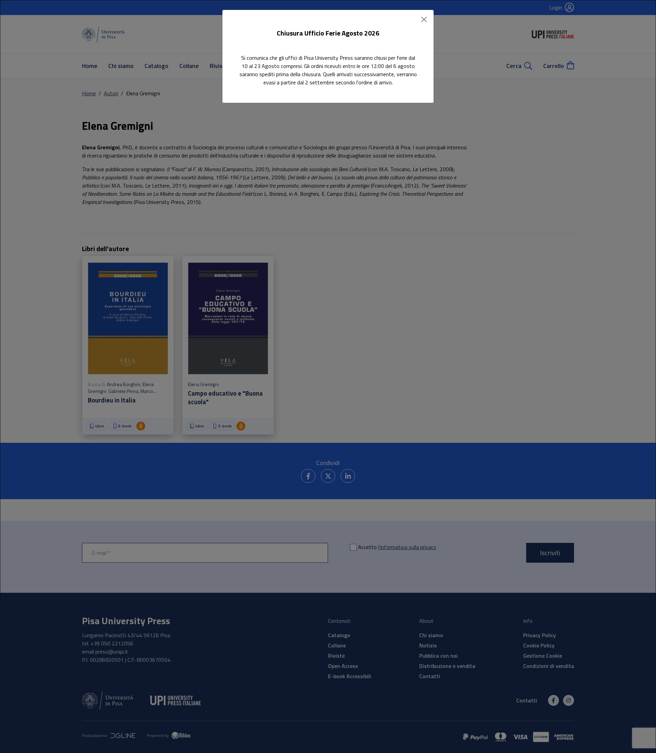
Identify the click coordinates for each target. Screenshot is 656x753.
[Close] (424, 19)
